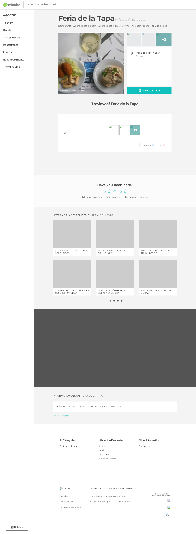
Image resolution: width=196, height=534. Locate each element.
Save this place (151, 90)
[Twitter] (160, 489)
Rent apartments (13, 59)
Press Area (124, 501)
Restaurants (10, 45)
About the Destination (111, 440)
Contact (123, 496)
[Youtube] (168, 489)
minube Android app (99, 501)
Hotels (7, 30)
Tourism (8, 22)
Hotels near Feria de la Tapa (106, 406)
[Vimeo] (164, 489)
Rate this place (138, 20)
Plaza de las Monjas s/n (148, 52)
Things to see (11, 37)
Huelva (102, 446)
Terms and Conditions (70, 507)
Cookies (64, 496)
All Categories (67, 440)
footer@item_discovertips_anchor (106, 496)
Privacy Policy (66, 501)
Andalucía (104, 454)
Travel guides (11, 67)
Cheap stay (144, 446)
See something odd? (62, 416)
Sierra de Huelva (107, 458)
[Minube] (11, 5)
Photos (7, 52)
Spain (102, 450)
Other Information (149, 440)
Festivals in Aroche (69, 446)
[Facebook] (156, 489)
